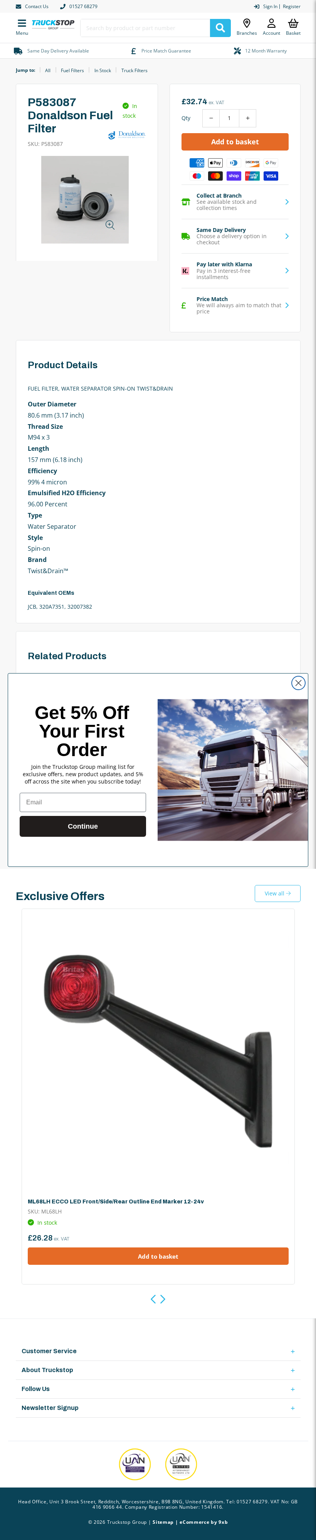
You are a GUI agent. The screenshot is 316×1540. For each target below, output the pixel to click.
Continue (83, 826)
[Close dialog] (298, 683)
